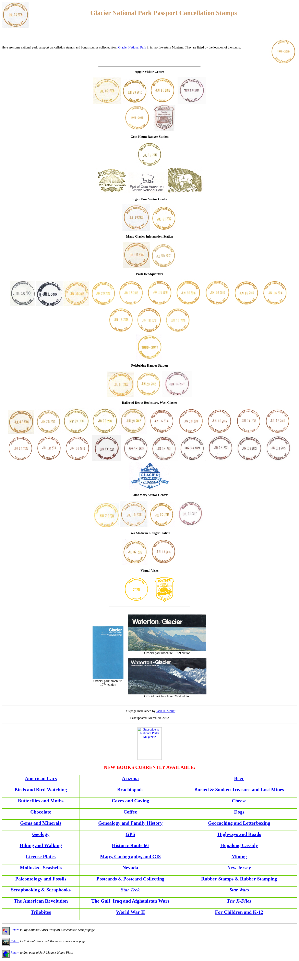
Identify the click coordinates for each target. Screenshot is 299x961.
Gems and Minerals (40, 823)
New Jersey (239, 867)
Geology (40, 834)
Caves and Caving (130, 800)
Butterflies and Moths (40, 800)
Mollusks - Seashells (41, 867)
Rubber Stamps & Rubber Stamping (239, 878)
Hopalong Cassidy (239, 845)
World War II (130, 912)
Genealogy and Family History (130, 823)
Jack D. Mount (165, 711)
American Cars (41, 778)
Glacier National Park (132, 47)
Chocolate (40, 812)
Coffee (130, 812)
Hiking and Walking (41, 845)
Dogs (239, 812)
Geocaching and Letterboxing (239, 823)
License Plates (41, 856)
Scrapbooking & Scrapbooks (41, 889)
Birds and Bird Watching (40, 789)
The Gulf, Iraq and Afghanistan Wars (130, 901)
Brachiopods (130, 789)
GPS (130, 834)
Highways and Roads (239, 834)
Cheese (239, 800)
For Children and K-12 (239, 912)
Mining (239, 856)
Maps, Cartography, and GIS (130, 856)
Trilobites (41, 912)
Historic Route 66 (130, 845)
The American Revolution (41, 901)
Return (14, 930)
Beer (239, 778)
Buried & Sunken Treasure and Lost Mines (239, 789)
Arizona (130, 778)
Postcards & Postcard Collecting (130, 878)
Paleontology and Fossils (40, 878)
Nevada (130, 867)
